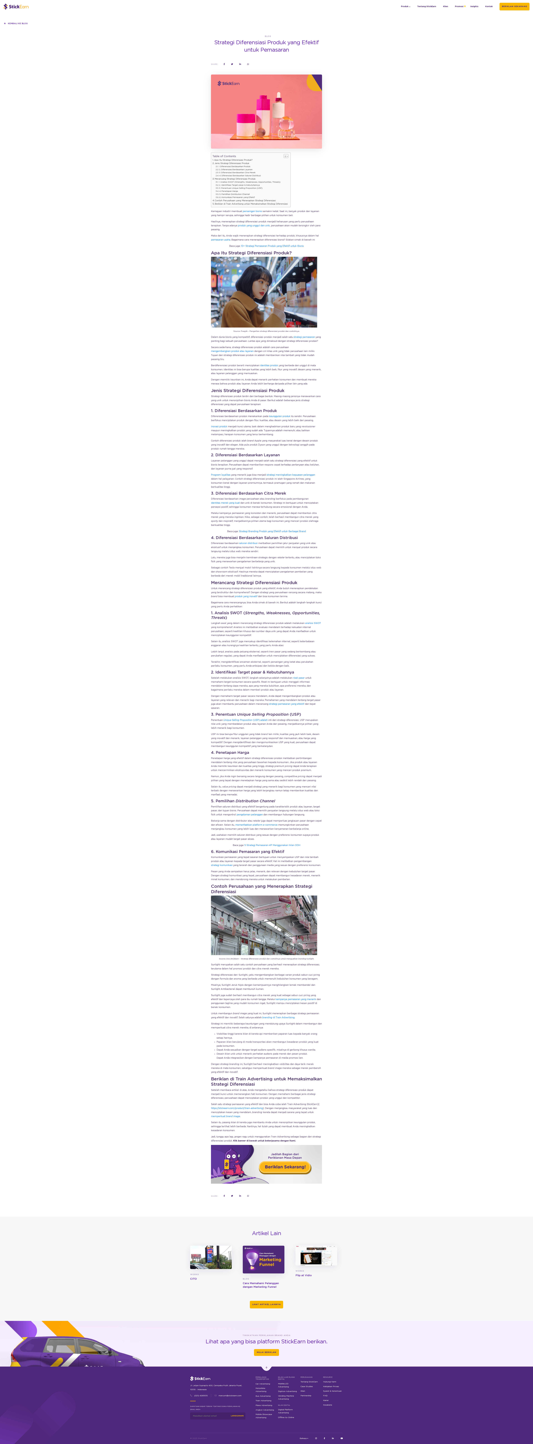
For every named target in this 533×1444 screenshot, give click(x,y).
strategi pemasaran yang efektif (286, 704)
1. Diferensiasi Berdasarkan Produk (234, 167)
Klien (445, 6)
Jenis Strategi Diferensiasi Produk (232, 163)
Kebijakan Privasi (331, 1387)
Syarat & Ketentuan (332, 1391)
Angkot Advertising (265, 1410)
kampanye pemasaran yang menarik (296, 999)
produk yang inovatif (246, 596)
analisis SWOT (313, 623)
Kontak (489, 6)
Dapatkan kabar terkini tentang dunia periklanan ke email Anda (215, 1408)
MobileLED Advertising (283, 1385)
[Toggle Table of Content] (284, 156)
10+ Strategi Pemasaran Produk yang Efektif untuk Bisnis (272, 246)
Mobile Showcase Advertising (264, 1415)
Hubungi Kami (329, 1382)
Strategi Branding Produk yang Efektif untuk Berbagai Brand (272, 531)
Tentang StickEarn (426, 6)
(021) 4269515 (201, 1396)
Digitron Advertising (287, 1391)
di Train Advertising (278, 1017)
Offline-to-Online (286, 1417)
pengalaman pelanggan (250, 815)
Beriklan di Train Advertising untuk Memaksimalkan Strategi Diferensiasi (251, 204)
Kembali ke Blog (17, 24)
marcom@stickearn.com (230, 1396)
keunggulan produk (279, 416)
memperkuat (225, 1116)
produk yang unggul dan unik (254, 226)
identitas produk (269, 365)
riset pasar (299, 678)
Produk (404, 6)
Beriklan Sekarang (514, 6)
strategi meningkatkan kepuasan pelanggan (291, 475)
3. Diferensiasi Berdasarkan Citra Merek (237, 173)
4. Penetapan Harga (228, 191)
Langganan (237, 1416)
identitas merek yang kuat (225, 503)
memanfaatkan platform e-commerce (256, 825)
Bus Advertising (263, 1396)
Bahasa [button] (303, 1438)
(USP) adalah (245, 720)
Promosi (459, 6)
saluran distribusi (248, 543)
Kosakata (327, 1405)
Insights (474, 6)
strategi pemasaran (304, 337)
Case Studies (307, 1387)
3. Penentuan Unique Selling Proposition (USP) (240, 188)
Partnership (306, 1396)
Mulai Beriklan (266, 1352)
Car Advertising (263, 1384)
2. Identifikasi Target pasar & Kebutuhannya (239, 185)
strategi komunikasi (221, 865)
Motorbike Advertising (261, 1389)
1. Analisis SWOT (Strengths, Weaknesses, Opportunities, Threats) (249, 182)
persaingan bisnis (252, 211)
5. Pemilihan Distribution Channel (234, 194)
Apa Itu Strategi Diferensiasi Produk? (233, 160)
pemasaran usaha (220, 240)
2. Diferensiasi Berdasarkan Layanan (235, 170)
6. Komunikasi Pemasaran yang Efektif (237, 197)
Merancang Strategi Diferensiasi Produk (235, 179)
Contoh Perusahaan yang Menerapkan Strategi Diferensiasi (245, 201)
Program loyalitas (220, 475)
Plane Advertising (264, 1405)
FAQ (325, 1396)
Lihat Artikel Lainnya (266, 1304)
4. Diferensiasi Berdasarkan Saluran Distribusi (240, 176)
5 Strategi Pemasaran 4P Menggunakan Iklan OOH (272, 845)
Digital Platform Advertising (285, 1411)
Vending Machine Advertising (286, 1397)
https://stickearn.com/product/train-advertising (237, 1108)
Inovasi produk (219, 426)
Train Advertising (263, 1401)
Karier (326, 1400)
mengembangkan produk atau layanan (232, 351)
